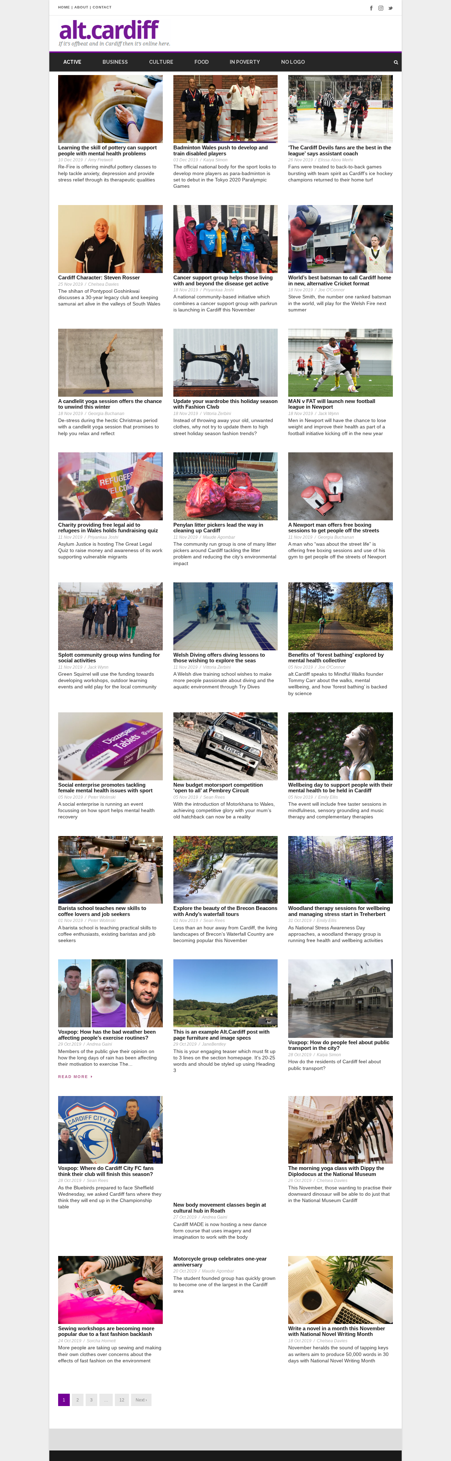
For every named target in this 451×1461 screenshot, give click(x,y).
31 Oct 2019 (299, 920)
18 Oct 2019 (299, 1340)
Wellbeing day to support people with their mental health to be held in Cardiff (340, 788)
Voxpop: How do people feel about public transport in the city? (338, 1045)
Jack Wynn (328, 413)
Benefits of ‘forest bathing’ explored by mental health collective (336, 658)
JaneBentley (214, 1044)
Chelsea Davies (103, 284)
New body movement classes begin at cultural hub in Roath (219, 1208)
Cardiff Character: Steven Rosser (99, 277)
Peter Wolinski (102, 797)
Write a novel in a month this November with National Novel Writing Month (336, 1331)
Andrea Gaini (99, 1044)
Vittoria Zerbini (217, 413)
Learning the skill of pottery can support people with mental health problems (107, 150)
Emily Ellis (328, 797)
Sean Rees (214, 797)
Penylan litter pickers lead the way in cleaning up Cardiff (218, 528)
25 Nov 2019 (70, 284)
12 (121, 1400)
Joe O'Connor (331, 289)
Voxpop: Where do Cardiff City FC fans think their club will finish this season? (106, 1171)
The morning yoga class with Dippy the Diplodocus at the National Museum (336, 1171)
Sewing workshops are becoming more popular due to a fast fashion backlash (106, 1331)
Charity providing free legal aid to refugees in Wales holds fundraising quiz (108, 528)
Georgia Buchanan (106, 413)
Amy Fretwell (100, 159)
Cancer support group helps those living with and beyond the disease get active (223, 280)
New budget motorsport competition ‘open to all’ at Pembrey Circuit (218, 788)
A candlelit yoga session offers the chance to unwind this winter (110, 404)
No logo (293, 62)
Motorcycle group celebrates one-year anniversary (220, 1262)
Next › (141, 1400)
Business (115, 62)
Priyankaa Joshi (218, 289)
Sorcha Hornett (101, 1340)
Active (72, 62)
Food (201, 62)
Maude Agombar (219, 537)
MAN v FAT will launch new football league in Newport (331, 404)
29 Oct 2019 (69, 1044)
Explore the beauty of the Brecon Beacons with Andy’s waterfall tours (225, 911)
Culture (161, 62)
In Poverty (245, 62)
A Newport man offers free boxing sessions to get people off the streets (333, 528)
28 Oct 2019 (299, 1054)
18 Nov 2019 (185, 289)
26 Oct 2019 (299, 1180)
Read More (73, 1077)
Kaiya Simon (215, 159)
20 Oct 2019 (185, 1271)
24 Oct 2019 (69, 1340)
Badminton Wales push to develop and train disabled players (220, 150)
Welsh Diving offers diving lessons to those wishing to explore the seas (219, 658)
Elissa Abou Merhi (335, 159)
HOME (64, 7)
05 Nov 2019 (300, 667)
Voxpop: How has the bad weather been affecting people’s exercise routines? (107, 1035)
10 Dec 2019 (70, 159)
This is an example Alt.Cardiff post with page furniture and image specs (221, 1035)
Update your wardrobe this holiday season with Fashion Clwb (225, 404)
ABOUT (81, 7)
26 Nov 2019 (300, 159)
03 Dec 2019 (185, 159)
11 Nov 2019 (70, 537)
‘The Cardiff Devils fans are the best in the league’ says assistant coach (339, 150)
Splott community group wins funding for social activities (109, 658)
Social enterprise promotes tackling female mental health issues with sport (105, 788)
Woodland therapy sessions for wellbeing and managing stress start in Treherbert (339, 911)
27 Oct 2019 (185, 1217)
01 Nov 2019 (70, 920)
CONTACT (102, 7)
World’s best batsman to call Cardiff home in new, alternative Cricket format (339, 280)
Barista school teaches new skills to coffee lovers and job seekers (102, 911)
